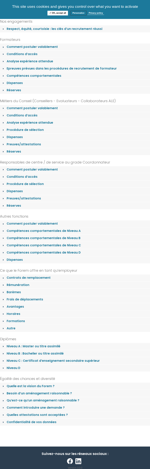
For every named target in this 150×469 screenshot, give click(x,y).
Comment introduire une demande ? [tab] (36, 408)
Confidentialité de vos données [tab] (31, 422)
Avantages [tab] (15, 307)
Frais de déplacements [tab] (25, 299)
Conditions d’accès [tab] (22, 54)
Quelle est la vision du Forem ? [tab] (30, 386)
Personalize (78, 13)
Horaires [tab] (13, 314)
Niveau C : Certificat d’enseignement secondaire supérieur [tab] (53, 361)
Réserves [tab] (14, 90)
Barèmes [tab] (14, 292)
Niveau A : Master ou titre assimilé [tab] (33, 346)
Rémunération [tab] (18, 285)
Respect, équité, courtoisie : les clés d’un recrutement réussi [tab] (54, 29)
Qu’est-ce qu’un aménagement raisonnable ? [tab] (43, 400)
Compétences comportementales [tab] (34, 76)
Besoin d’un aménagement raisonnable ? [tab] (39, 393)
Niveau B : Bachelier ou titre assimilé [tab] (35, 353)
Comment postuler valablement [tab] (32, 47)
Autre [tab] (11, 328)
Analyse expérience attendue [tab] (30, 61)
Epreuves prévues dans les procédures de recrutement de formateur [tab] (62, 68)
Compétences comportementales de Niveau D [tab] (44, 252)
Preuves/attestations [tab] (24, 144)
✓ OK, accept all (57, 13)
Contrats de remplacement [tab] (29, 278)
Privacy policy (96, 13)
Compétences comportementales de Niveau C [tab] (44, 245)
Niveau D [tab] (13, 368)
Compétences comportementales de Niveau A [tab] (44, 231)
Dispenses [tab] (15, 83)
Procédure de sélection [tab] (25, 130)
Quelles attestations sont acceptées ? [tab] (37, 415)
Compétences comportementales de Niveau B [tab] (43, 238)
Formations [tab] (16, 321)
